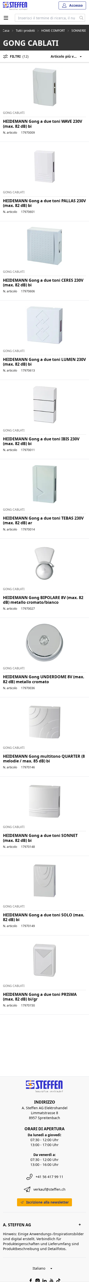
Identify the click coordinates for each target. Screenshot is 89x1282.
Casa (5, 31)
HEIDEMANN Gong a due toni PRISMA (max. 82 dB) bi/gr (40, 997)
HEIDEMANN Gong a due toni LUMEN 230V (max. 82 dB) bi (44, 362)
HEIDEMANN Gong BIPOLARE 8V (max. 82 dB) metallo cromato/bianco (43, 600)
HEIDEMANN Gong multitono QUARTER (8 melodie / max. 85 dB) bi (44, 759)
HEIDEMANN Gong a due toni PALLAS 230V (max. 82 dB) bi (44, 203)
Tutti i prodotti (25, 31)
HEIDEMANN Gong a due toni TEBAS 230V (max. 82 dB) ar (43, 520)
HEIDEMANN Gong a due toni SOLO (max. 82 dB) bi (43, 917)
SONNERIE (78, 31)
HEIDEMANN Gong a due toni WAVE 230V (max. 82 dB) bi (42, 124)
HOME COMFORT (53, 31)
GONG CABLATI (13, 113)
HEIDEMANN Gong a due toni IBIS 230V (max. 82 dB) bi (41, 441)
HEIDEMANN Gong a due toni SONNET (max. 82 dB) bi (40, 838)
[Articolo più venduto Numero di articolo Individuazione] (68, 56)
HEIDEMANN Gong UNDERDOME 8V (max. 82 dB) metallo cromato (43, 679)
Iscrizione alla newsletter (47, 1202)
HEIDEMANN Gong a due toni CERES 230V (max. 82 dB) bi (43, 282)
